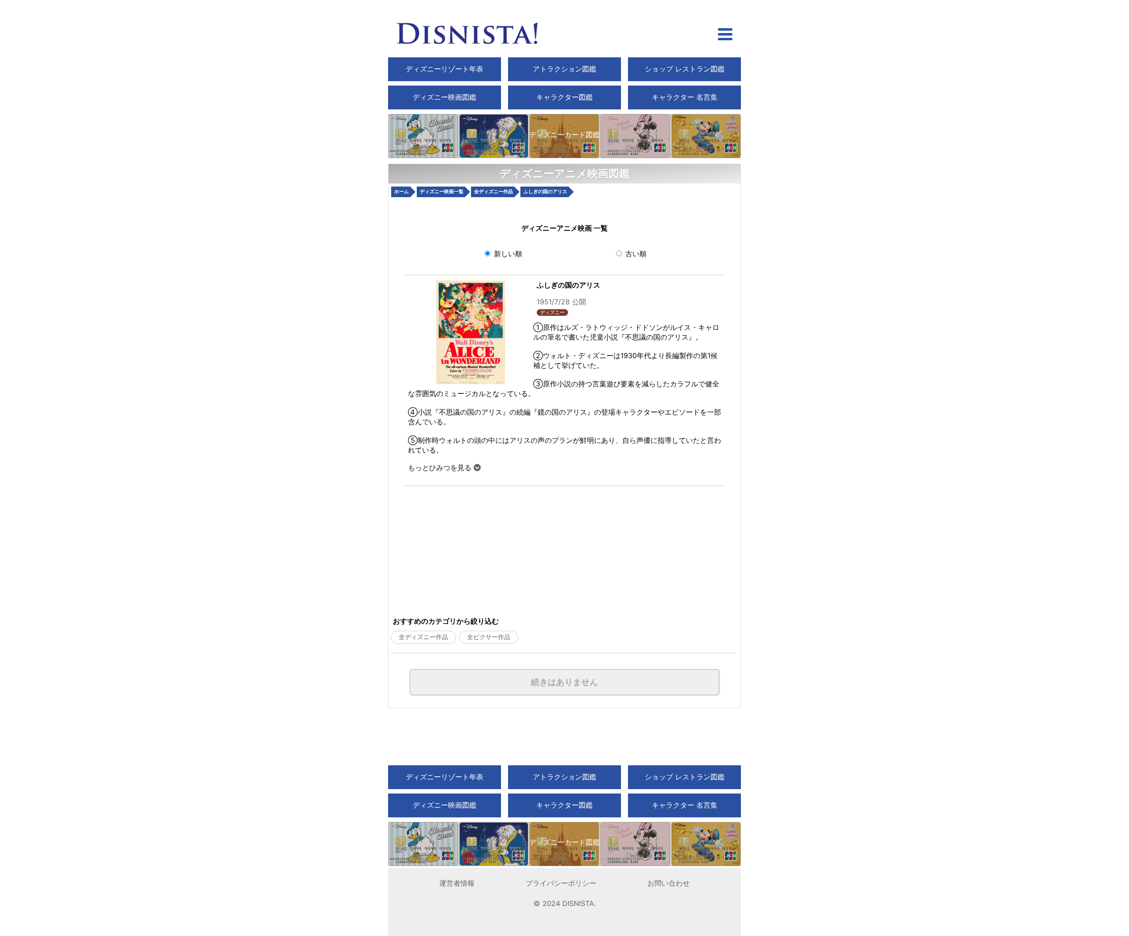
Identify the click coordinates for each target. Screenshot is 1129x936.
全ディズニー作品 (423, 636)
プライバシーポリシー (561, 883)
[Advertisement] (504, 548)
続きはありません (564, 682)
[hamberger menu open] (725, 35)
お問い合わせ (668, 883)
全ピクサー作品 (488, 636)
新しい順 (507, 253)
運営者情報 (457, 883)
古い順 (635, 253)
